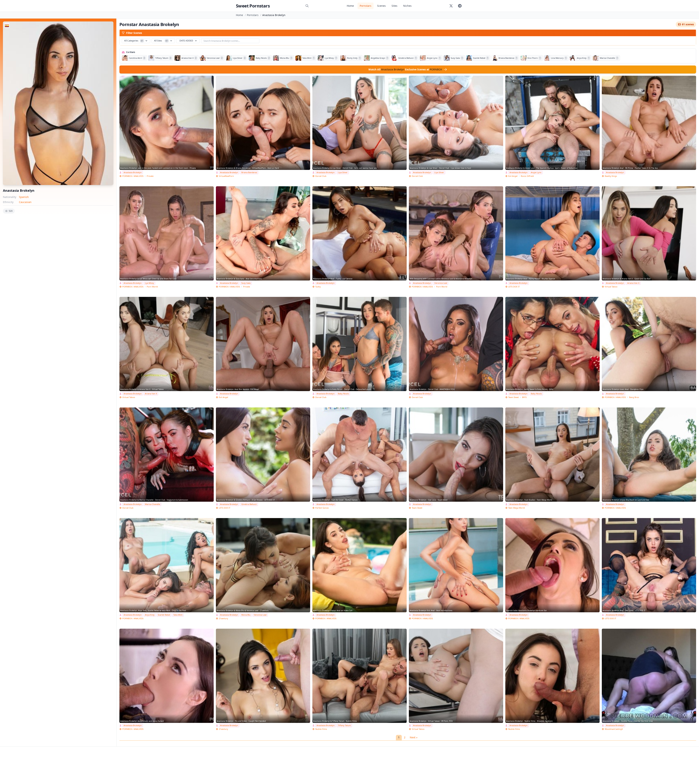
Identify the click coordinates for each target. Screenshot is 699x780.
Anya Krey (150, 614)
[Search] (307, 6)
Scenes (381, 5)
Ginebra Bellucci (249, 504)
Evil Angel (513, 176)
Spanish (24, 197)
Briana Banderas (249, 172)
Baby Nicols (343, 393)
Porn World (152, 286)
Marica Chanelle (152, 504)
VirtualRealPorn (226, 176)
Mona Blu (245, 614)
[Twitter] (451, 6)
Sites (394, 5)
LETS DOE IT (514, 286)
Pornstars (365, 5)
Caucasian (25, 202)
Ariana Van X (633, 283)
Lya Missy (149, 283)
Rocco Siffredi (527, 176)
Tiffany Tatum (344, 725)
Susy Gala (245, 283)
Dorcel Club (320, 176)
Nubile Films (321, 729)
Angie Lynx (536, 172)
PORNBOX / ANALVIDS (132, 176)
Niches (407, 5)
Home (350, 5)
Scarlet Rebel (164, 614)
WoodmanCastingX (614, 729)
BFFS (524, 397)
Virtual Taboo (611, 286)
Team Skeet (513, 397)
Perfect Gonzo (322, 507)
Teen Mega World (516, 507)
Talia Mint (177, 614)
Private (150, 176)
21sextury (223, 618)
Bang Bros (634, 397)
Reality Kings (611, 176)
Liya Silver (342, 172)
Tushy (318, 286)
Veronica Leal (440, 283)
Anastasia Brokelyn (133, 172)
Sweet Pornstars (253, 6)
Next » (413, 737)
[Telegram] (460, 6)
